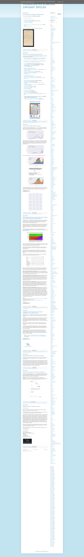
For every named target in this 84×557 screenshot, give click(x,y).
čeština (52, 63)
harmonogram (52, 117)
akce (51, 31)
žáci (36, 368)
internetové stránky (53, 138)
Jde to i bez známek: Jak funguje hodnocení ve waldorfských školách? (33, 77)
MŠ (33, 307)
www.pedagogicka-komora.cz (26, 339)
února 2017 (51, 546)
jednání (52, 146)
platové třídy (52, 256)
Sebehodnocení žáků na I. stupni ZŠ (28, 82)
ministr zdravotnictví (53, 199)
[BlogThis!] (33, 49)
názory (52, 213)
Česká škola (52, 60)
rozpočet (52, 329)
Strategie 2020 (52, 366)
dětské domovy (53, 80)
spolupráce (52, 355)
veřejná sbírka (52, 412)
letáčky (52, 175)
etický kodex (52, 99)
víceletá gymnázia (53, 413)
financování (52, 108)
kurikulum (52, 172)
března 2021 (51, 504)
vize (51, 416)
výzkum (52, 432)
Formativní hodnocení (27, 90)
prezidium (52, 292)
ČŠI (51, 75)
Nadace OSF (52, 205)
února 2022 (51, 496)
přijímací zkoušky (53, 305)
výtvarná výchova (53, 429)
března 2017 (51, 545)
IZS (28, 351)
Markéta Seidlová (53, 179)
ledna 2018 (51, 537)
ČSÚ (51, 74)
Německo (52, 214)
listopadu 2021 (52, 499)
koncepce (52, 156)
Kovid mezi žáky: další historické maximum (32, 125)
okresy (52, 233)
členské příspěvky (53, 67)
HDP (51, 118)
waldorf (34, 122)
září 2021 (51, 500)
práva (51, 284)
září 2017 (51, 541)
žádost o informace (53, 463)
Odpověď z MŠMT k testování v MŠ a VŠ (31, 406)
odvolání (52, 230)
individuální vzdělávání (53, 131)
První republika (53, 299)
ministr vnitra (52, 198)
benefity (52, 48)
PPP (51, 279)
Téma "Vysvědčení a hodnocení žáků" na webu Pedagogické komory (33, 96)
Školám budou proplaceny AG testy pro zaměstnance (34, 372)
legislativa (30, 50)
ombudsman (52, 234)
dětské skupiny (53, 81)
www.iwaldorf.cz (26, 78)
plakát (51, 255)
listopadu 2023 (52, 478)
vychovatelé (52, 424)
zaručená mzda (53, 448)
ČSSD (51, 73)
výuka (51, 430)
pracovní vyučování (53, 282)
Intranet (52, 140)
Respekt (52, 321)
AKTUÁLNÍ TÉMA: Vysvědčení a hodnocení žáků (33, 14)
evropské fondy (53, 105)
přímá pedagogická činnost (54, 308)
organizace (52, 239)
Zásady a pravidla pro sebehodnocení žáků (30, 80)
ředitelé (37, 307)
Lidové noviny (52, 176)
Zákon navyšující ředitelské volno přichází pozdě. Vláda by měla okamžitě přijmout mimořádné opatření (35, 218)
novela (36, 351)
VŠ (51, 421)
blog (51, 50)
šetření (52, 372)
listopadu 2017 (52, 539)
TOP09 (52, 389)
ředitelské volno (43, 351)
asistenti (52, 41)
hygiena (52, 126)
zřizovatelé (52, 456)
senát (51, 340)
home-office (52, 122)
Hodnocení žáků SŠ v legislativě (28, 22)
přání (51, 300)
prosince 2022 (52, 488)
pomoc (52, 267)
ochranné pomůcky (53, 232)
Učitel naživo (52, 396)
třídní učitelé (52, 391)
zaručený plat (52, 449)
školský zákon (32, 50)
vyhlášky (35, 50)
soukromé (52, 347)
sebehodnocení (29, 122)
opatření (35, 307)
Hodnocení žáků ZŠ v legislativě (28, 21)
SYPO (51, 371)
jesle (51, 147)
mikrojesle (52, 191)
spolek (52, 354)
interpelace (52, 139)
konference (52, 157)
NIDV (51, 217)
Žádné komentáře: (29, 49)
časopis (52, 59)
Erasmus (52, 98)
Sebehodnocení (26, 88)
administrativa (52, 30)
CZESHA (52, 58)
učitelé (46, 307)
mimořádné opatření (53, 192)
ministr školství (52, 197)
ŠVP (51, 383)
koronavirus (26, 307)
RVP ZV (52, 331)
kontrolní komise (53, 159)
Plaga (51, 254)
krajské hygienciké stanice (54, 167)
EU (51, 101)
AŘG (51, 40)
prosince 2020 (52, 507)
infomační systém (53, 132)
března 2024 (51, 475)
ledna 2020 (51, 516)
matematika (52, 180)
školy (41, 307)
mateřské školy (53, 181)
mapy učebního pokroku (43, 121)
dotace (52, 92)
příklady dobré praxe (53, 306)
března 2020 (51, 514)
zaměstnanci (34, 368)
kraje (51, 166)
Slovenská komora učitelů (54, 345)
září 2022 (51, 491)
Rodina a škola (53, 324)
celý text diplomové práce (33, 65)
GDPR (51, 114)
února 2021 (51, 505)
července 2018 (52, 532)
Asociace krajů (52, 43)
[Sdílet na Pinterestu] (35, 49)
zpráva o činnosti (53, 454)
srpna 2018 (51, 531)
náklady (52, 208)
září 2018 (51, 530)
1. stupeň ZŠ (52, 26)
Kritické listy (36, 121)
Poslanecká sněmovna (53, 271)
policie (52, 266)
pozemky (52, 275)
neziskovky (52, 216)
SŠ (38, 307)
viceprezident (52, 414)
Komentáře (52, 22)
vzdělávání (52, 436)
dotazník (52, 93)
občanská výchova (53, 223)
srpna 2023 (51, 481)
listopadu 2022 (52, 489)
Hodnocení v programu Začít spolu (28, 64)
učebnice (52, 395)
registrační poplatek (53, 320)
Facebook (52, 106)
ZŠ (51, 457)
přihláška (52, 304)
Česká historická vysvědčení (28, 26)
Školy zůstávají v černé (53, 381)
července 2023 (52, 482)
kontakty (52, 158)
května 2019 (51, 523)
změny (52, 453)
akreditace (52, 33)
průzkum (52, 298)
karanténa (52, 150)
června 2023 (51, 483)
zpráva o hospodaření (53, 455)
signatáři (52, 342)
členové (52, 66)
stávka (51, 362)
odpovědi (32, 447)
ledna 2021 (51, 506)
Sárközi (52, 337)
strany (51, 365)
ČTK (51, 76)
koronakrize (52, 163)
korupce (52, 165)
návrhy (35, 351)
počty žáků (52, 259)
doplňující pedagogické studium (55, 90)
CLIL (51, 56)
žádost (52, 462)
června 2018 (51, 533)
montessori (24, 122)
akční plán (52, 32)
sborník (52, 338)
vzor (51, 437)
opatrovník (52, 237)
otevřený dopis (52, 242)
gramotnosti (52, 116)
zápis (51, 447)
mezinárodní (52, 188)
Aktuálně (52, 34)
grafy (51, 115)
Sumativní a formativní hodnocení (28, 91)
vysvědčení (38, 50)
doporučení (52, 91)
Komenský (52, 154)
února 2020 (51, 515)
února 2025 (51, 472)
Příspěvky (52, 21)
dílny (51, 82)
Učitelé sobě (52, 399)
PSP (51, 313)
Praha (51, 283)
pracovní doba (52, 280)
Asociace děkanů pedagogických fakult (55, 42)
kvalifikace (52, 173)
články (51, 65)
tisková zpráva (44, 307)
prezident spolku (53, 291)
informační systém (53, 133)
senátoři (52, 341)
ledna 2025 (51, 473)
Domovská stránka (35, 449)
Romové (52, 325)
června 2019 (51, 522)
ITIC (51, 142)
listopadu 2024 (52, 474)
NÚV (51, 222)
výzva (51, 433)
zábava (52, 439)
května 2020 (51, 512)
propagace (52, 296)
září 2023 (51, 480)
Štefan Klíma (52, 382)
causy (51, 51)
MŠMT (33, 351)
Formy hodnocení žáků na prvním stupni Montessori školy (31, 69)
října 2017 (51, 540)
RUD (51, 330)
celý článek (44, 93)
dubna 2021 (51, 503)
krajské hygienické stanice (30, 307)
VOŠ (51, 420)
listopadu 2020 (52, 508)
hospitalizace (52, 123)
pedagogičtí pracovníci (53, 249)
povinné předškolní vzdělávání (54, 273)
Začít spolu (25, 66)
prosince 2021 (52, 498)
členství (52, 68)
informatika (52, 134)
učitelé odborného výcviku (54, 398)
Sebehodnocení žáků (27, 81)
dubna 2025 (51, 470)
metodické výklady (53, 184)
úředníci (52, 405)
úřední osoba (52, 404)
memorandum (52, 183)
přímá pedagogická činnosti (54, 309)
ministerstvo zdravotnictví (54, 196)
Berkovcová (52, 49)
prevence (52, 288)
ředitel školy (52, 333)
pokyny (52, 265)
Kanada (52, 148)
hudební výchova (53, 125)
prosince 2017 (52, 538)
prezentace (52, 290)
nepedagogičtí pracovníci (54, 215)
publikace (52, 315)
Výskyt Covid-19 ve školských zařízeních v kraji (36, 300)
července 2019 (52, 521)
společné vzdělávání (53, 353)
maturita (52, 182)
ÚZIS (23, 308)
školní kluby (52, 375)
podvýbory (52, 264)
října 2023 (51, 479)
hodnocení (27, 50)
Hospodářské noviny (53, 124)
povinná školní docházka (54, 272)
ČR (51, 72)
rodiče (40, 351)
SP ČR (52, 349)
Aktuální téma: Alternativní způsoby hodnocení (32, 54)
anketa (52, 38)
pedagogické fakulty (53, 248)
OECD (51, 231)
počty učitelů (52, 258)
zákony (26, 308)
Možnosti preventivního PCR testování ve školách (33, 355)
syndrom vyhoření (53, 370)
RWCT (26, 122)
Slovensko (52, 346)
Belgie (51, 47)
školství (52, 379)
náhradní (52, 207)
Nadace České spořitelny (54, 204)
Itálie (51, 141)
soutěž (52, 348)
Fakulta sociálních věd (53, 107)
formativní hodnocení (30, 121)
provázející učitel (53, 297)
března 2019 (51, 525)
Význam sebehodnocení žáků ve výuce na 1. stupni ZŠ (31, 84)
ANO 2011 (52, 39)
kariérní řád (52, 151)
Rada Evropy (52, 317)
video (51, 415)
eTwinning (52, 100)
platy (51, 257)
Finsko (52, 109)
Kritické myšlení (39, 121)
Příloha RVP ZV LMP (53, 307)
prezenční (52, 289)
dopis (25, 447)
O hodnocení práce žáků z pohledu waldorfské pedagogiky (31, 76)
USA (51, 406)
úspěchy (52, 408)
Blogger (47, 551)
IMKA (51, 130)
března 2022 (51, 495)
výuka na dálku (53, 431)
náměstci (52, 209)
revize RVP (52, 322)
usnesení (52, 407)
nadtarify (52, 206)
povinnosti (52, 274)
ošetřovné (38, 351)
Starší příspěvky (45, 449)
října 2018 (51, 529)
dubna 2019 (51, 524)
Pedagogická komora (53, 247)
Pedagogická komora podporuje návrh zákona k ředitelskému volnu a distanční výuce (34, 298)
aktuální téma (26, 121)
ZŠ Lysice (52, 458)
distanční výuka (26, 351)
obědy (51, 224)
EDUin (52, 97)
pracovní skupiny (53, 281)
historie (25, 50)
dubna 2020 (51, 513)
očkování (52, 225)
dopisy (52, 89)
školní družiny (52, 373)
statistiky (40, 307)
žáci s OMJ (52, 461)
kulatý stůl (52, 171)
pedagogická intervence (54, 246)
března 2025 (51, 471)
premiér (52, 287)
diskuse (52, 83)
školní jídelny (52, 374)
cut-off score (52, 57)
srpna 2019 (51, 520)
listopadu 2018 (52, 528)
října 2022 (51, 490)
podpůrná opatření (53, 263)
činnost (52, 64)
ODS (51, 229)
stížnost (52, 364)
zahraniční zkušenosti (53, 441)
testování (30, 368)
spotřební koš (52, 356)
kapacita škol (52, 149)
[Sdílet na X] (34, 49)
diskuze (52, 84)
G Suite (52, 113)
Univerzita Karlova (53, 403)
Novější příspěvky (25, 449)
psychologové (52, 314)
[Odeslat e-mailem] (32, 49)
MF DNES (52, 190)
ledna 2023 (51, 487)
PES (51, 250)
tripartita (52, 390)
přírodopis (52, 312)
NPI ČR (52, 221)
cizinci (51, 55)
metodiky (52, 187)
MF (51, 189)
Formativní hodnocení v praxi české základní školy (30, 93)
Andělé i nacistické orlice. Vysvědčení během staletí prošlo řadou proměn (33, 24)
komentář (52, 155)
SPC (51, 350)
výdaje (52, 422)
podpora (52, 262)
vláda (25, 308)
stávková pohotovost (53, 363)
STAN (51, 358)
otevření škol (52, 241)
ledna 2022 (51, 497)
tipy (51, 387)
